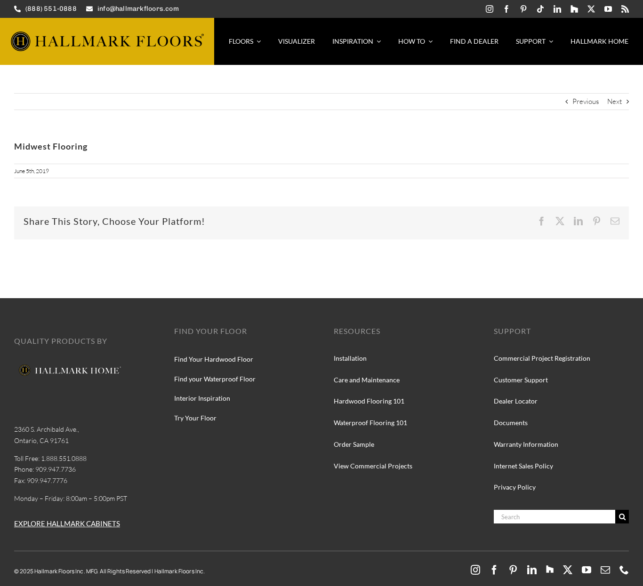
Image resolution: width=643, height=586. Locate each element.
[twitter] (591, 9)
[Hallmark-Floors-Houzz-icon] (574, 9)
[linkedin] (557, 9)
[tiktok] (540, 9)
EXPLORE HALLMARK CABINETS (67, 523)
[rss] (625, 9)
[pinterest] (523, 9)
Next (614, 101)
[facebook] (506, 9)
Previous (585, 101)
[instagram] (489, 9)
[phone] (624, 570)
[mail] (605, 570)
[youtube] (608, 9)
